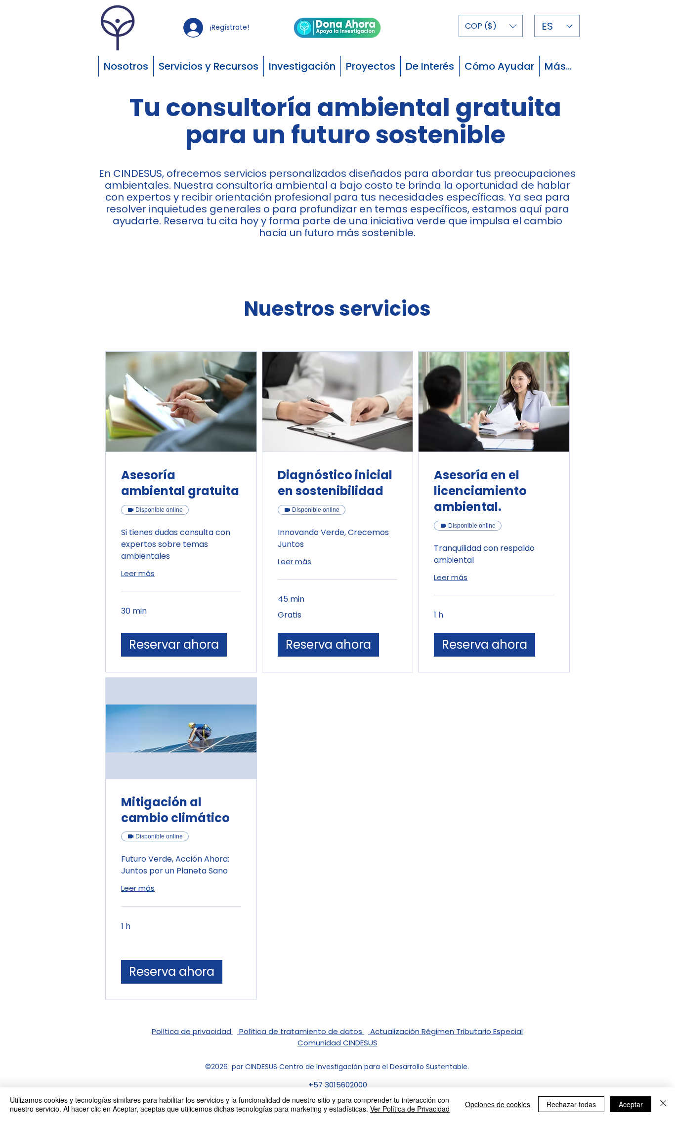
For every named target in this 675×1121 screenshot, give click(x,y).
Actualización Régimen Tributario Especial (445, 1031)
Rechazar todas (571, 1104)
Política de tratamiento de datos (300, 1031)
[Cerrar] (663, 1104)
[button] (491, 26)
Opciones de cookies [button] (497, 1104)
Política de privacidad (192, 1031)
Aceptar (631, 1104)
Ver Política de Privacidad (410, 1109)
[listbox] (491, 26)
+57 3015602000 (337, 1084)
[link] (181, 483)
